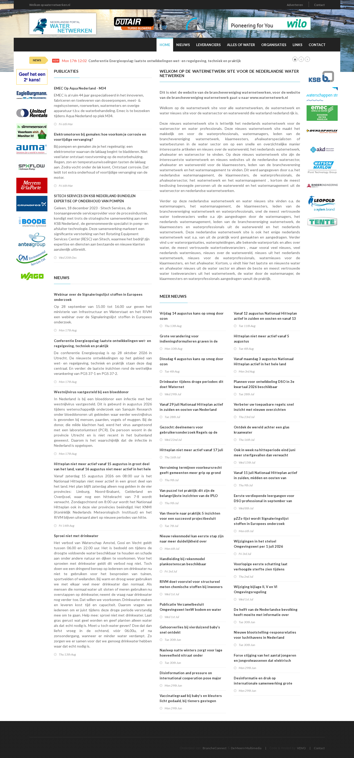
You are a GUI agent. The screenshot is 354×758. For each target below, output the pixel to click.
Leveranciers (208, 45)
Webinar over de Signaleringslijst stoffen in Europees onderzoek (98, 297)
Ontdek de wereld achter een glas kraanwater (261, 429)
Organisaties (273, 45)
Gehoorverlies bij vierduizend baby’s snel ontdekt (190, 629)
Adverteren (295, 4)
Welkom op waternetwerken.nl (49, 4)
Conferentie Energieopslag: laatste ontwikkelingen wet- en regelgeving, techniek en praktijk (164, 61)
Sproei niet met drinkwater (76, 536)
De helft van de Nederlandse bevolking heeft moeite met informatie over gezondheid (266, 614)
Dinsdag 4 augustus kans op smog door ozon (191, 361)
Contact (319, 4)
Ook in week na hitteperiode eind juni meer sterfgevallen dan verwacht (264, 452)
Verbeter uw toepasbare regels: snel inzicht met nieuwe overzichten (264, 407)
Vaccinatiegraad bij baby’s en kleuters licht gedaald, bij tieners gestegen (191, 698)
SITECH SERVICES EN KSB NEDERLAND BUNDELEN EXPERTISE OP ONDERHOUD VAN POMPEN (95, 198)
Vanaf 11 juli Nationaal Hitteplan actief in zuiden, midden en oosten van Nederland (265, 478)
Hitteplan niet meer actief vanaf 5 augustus (261, 338)
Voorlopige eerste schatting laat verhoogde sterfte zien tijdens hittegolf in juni (260, 569)
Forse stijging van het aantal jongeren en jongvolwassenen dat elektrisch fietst (265, 660)
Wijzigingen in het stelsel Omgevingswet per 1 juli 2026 (258, 543)
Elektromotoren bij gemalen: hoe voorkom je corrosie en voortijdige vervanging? (100, 137)
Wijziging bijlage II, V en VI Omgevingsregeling (255, 589)
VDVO (301, 748)
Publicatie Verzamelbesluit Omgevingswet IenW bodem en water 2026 (190, 609)
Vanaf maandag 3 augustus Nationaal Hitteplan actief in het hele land (264, 361)
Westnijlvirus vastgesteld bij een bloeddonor (91, 392)
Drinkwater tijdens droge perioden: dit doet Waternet (191, 384)
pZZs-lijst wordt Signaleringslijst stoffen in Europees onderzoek (261, 521)
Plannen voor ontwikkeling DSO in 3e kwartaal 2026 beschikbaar (264, 384)
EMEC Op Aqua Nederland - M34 (80, 88)
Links (297, 45)
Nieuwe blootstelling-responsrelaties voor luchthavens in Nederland (265, 635)
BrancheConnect (214, 748)
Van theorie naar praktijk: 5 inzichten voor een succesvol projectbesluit (190, 516)
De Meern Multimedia (246, 748)
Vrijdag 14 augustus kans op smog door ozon (192, 316)
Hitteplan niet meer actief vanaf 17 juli (191, 450)
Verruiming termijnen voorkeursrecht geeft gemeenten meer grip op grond (191, 470)
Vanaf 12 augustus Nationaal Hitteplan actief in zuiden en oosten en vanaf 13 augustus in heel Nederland (265, 318)
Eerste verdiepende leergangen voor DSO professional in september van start (264, 501)
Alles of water (241, 45)
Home (165, 45)
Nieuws (183, 45)
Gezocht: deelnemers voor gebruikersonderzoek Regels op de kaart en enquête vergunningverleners (192, 432)
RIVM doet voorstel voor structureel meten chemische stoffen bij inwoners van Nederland (191, 586)
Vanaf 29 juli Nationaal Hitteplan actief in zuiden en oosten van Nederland (191, 407)
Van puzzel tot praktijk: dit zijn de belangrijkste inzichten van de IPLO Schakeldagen (189, 495)
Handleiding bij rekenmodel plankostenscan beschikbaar (183, 561)
